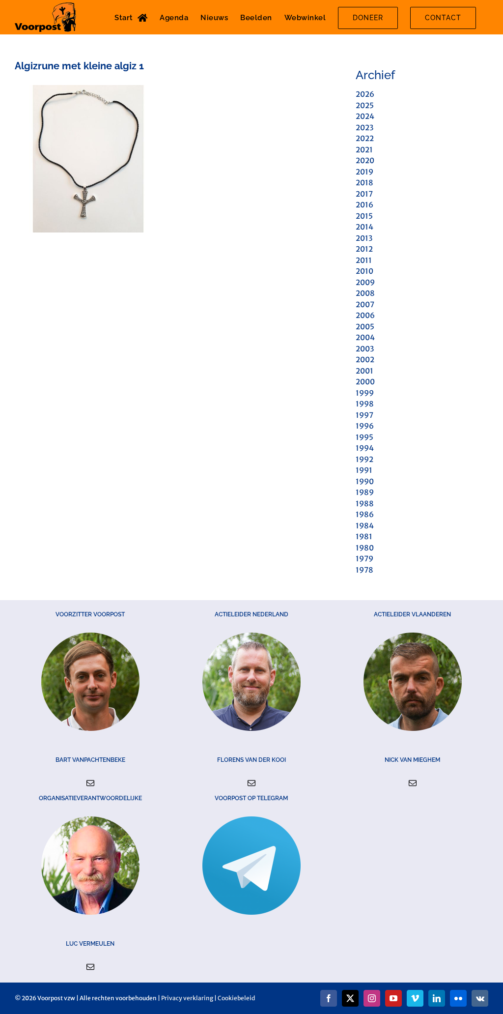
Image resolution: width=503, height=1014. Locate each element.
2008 (365, 293)
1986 (365, 514)
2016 (364, 204)
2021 (364, 149)
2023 (364, 127)
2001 (364, 371)
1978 (364, 570)
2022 (365, 138)
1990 (365, 481)
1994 (365, 448)
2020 (365, 160)
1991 (364, 470)
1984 (365, 525)
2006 (365, 315)
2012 (364, 249)
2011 (364, 260)
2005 (365, 326)
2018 (364, 182)
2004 (365, 337)
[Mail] (90, 783)
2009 (365, 282)
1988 (365, 503)
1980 (365, 547)
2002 (365, 359)
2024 (365, 116)
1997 (364, 415)
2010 (364, 271)
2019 (364, 171)
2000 (365, 381)
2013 (364, 238)
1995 (364, 437)
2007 (365, 304)
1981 (364, 536)
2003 (365, 348)
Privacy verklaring (187, 998)
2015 (364, 216)
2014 (364, 227)
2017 (364, 194)
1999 (365, 393)
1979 (364, 558)
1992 (364, 459)
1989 (365, 492)
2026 (365, 94)
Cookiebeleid (236, 998)
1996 (365, 426)
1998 (365, 403)
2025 (365, 105)
